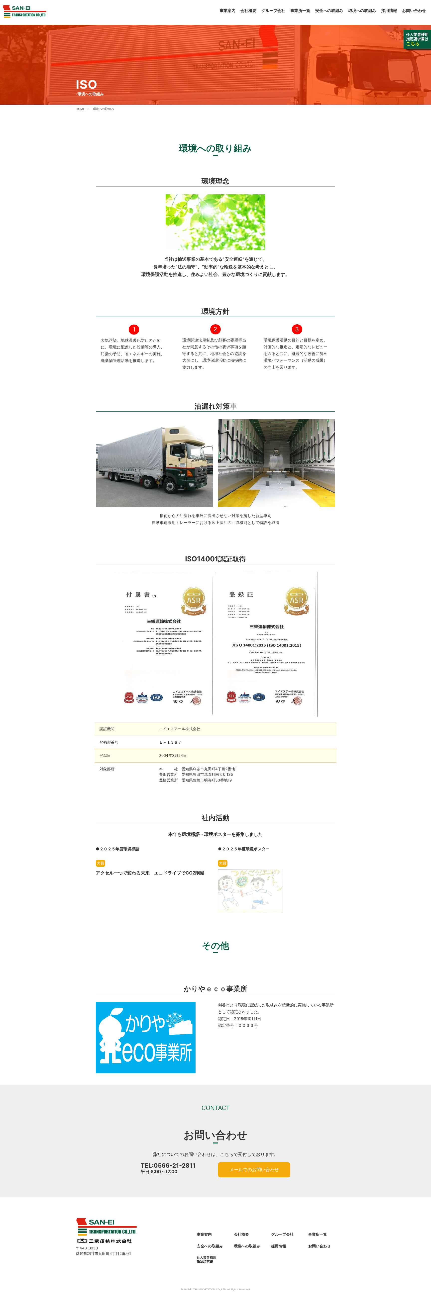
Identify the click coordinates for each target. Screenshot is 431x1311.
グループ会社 (273, 10)
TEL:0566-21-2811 (168, 1165)
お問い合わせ (414, 10)
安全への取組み (329, 10)
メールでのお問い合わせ (254, 1169)
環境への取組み (362, 10)
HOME (80, 109)
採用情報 (389, 10)
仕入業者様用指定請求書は (417, 39)
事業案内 (227, 10)
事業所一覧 (300, 10)
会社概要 (248, 10)
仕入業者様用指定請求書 (206, 1259)
